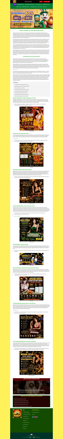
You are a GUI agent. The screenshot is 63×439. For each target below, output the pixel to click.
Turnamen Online (33, 6)
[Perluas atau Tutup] (49, 82)
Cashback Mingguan (20, 4)
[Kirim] (31, 1)
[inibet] (18, 1)
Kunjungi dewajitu (15, 138)
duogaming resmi (15, 310)
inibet (15, 4)
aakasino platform (17, 216)
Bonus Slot (45, 6)
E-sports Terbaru (38, 4)
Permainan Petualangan (29, 4)
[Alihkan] (13, 399)
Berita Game (40, 6)
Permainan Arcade (46, 4)
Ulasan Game (18, 6)
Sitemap (33, 414)
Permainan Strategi (25, 6)
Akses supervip (15, 69)
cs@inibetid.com (36, 412)
